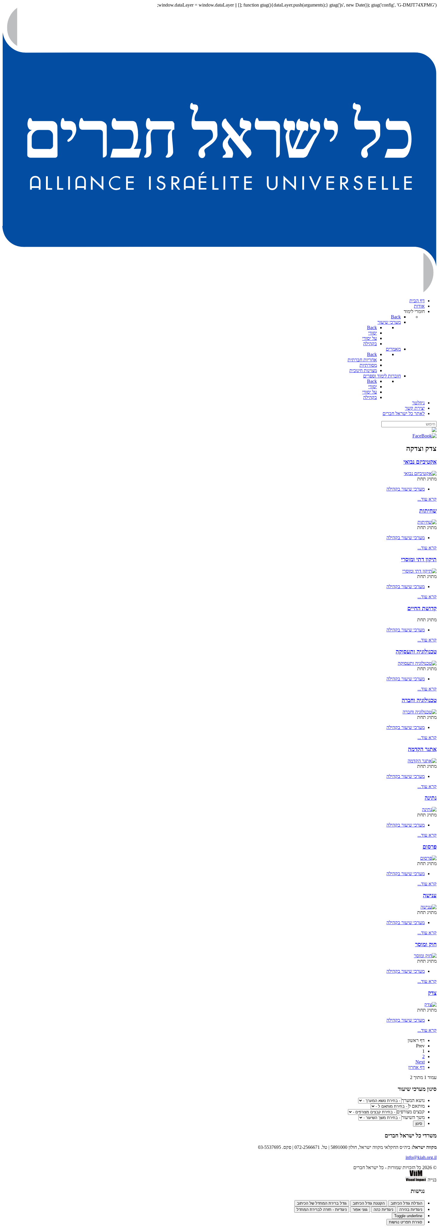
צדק (432, 993)
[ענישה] (428, 907)
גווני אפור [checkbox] (360, 1209)
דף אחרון (416, 1067)
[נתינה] (429, 809)
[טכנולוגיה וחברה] (420, 711)
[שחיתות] (427, 522)
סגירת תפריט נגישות (405, 1222)
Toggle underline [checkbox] (408, 1216)
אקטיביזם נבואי (420, 462)
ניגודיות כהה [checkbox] (383, 1209)
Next (420, 1061)
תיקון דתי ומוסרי (419, 559)
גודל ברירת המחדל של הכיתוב (322, 1203)
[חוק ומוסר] (425, 955)
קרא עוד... (427, 499)
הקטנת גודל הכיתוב (369, 1203)
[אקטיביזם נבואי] (420, 473)
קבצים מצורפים (411, 1111)
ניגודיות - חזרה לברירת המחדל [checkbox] (322, 1209)
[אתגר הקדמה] (422, 760)
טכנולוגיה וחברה (419, 700)
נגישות (418, 1191)
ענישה (430, 895)
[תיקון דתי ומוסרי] (419, 571)
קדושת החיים (422, 608)
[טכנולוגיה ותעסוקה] (417, 663)
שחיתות (428, 511)
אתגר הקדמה (422, 749)
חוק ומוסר (426, 944)
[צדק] (430, 1004)
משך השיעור (413, 1117)
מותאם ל (417, 1106)
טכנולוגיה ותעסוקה (416, 651)
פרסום (430, 847)
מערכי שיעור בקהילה (405, 488)
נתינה (431, 798)
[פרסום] (428, 858)
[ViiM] (415, 1179)
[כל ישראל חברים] (219, 290)
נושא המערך (413, 1100)
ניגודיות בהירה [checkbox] (410, 1209)
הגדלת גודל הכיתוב (406, 1203)
